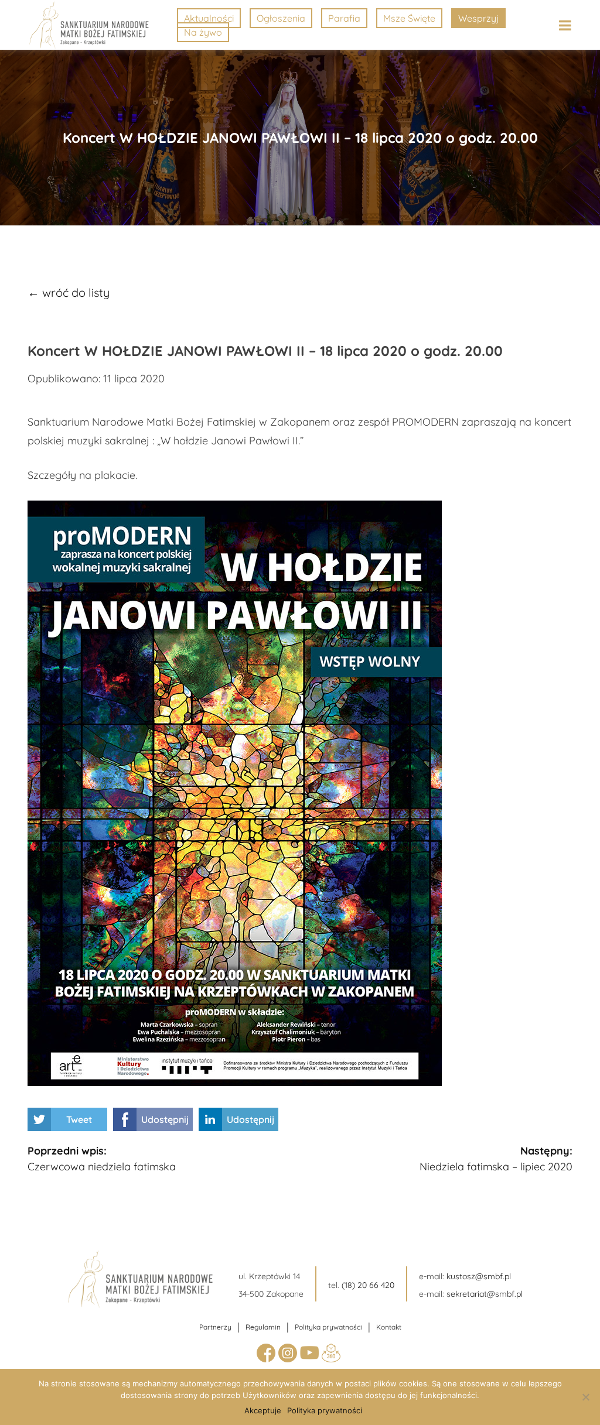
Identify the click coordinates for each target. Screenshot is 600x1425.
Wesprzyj (478, 18)
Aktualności (209, 18)
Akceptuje (262, 1410)
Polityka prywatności (328, 1327)
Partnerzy (215, 1327)
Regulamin (263, 1327)
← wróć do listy (69, 292)
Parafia (344, 18)
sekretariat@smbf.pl (484, 1294)
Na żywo (203, 32)
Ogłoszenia (281, 18)
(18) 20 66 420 (368, 1285)
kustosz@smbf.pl (478, 1276)
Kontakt (388, 1327)
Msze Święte (409, 18)
